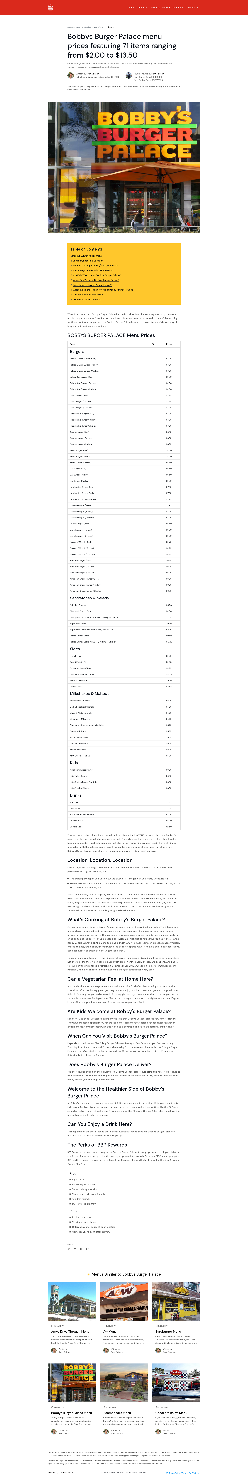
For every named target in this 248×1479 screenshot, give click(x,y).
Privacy (51, 1472)
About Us (142, 7)
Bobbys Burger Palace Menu (71, 1413)
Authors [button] (177, 7)
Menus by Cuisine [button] (159, 7)
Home (131, 7)
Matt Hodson (158, 73)
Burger (111, 27)
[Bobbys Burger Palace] (72, 1382)
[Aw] (124, 1301)
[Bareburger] (176, 1301)
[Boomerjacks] (124, 1382)
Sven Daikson (93, 73)
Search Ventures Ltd (118, 1472)
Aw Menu (110, 1332)
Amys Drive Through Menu (70, 1332)
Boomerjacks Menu (117, 1413)
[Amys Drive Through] (72, 1301)
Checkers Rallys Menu (171, 1413)
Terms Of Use (66, 1472)
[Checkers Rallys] (176, 1382)
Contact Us (192, 7)
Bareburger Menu (168, 1332)
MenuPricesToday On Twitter (184, 1473)
